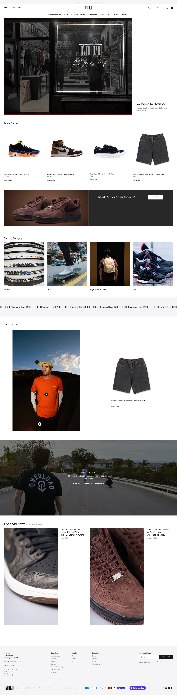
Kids (72, 661)
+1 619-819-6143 (9, 666)
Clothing (94, 658)
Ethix (38, 688)
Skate (94, 661)
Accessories (96, 664)
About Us (54, 672)
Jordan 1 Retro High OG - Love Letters (59, 174)
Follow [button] (156, 7)
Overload (26, 688)
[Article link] (45, 583)
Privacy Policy (55, 669)
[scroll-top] (172, 690)
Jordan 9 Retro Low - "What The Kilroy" (17, 174)
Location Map (55, 656)
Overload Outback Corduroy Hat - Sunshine (124, 401)
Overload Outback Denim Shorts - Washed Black (148, 174)
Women (73, 658)
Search (53, 664)
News (53, 661)
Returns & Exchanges (58, 667)
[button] (149, 7)
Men (72, 656)
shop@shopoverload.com (12, 662)
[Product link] (24, 154)
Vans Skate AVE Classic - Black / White (102, 174)
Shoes (94, 656)
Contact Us (54, 658)
